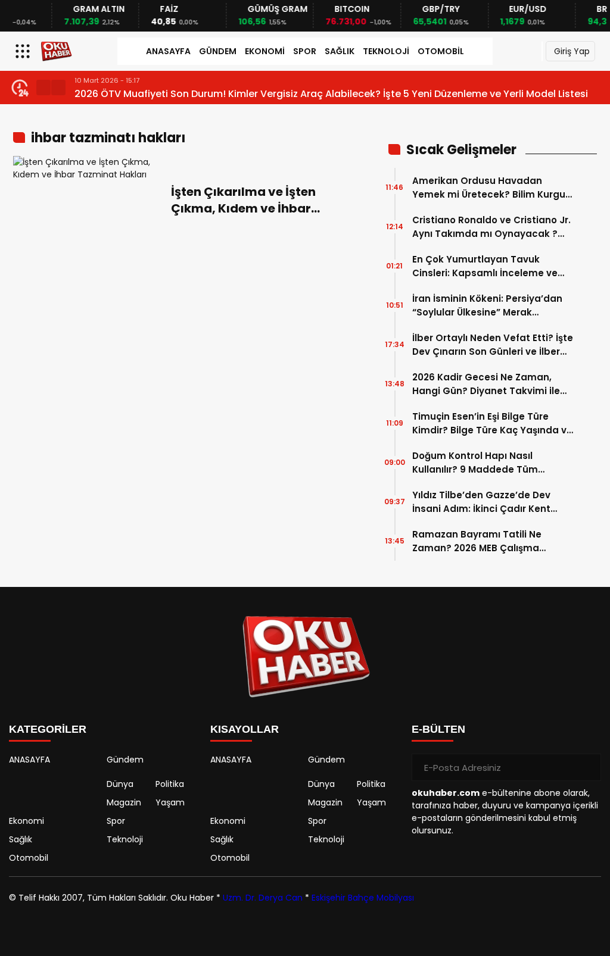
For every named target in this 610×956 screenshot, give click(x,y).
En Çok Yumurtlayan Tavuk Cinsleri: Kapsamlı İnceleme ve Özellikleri (485, 266)
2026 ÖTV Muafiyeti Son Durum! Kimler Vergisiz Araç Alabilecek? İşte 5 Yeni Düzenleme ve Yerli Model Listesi (331, 94)
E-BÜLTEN (438, 729)
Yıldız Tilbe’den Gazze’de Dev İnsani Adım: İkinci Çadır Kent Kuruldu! (481, 502)
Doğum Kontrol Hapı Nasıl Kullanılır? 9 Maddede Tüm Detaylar (475, 462)
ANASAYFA (168, 51)
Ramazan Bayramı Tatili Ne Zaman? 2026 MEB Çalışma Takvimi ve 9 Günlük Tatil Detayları (476, 541)
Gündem (217, 51)
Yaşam (170, 802)
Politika (169, 784)
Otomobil (441, 51)
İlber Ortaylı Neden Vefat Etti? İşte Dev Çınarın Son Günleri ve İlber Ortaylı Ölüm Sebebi (492, 345)
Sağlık (339, 51)
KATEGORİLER (47, 729)
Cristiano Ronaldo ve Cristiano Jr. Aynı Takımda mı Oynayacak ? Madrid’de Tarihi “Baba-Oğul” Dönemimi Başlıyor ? (491, 227)
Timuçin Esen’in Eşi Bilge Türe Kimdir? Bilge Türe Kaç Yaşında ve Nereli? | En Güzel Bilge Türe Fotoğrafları (492, 423)
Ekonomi (265, 51)
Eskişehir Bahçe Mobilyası (363, 898)
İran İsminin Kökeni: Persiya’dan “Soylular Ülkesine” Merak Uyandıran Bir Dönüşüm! (487, 305)
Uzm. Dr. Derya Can (263, 898)
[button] (43, 87)
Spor (304, 51)
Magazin (124, 802)
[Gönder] (587, 767)
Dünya (120, 784)
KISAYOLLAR (244, 729)
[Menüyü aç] (24, 51)
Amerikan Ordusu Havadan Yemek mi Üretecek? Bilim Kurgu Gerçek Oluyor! (488, 187)
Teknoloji (386, 51)
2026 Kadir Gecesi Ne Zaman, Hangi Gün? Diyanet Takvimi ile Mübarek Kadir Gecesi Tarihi (486, 384)
